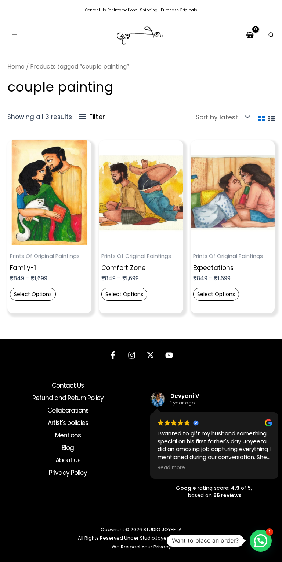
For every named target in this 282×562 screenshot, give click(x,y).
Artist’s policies (68, 422)
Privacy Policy (68, 472)
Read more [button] (171, 468)
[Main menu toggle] (14, 36)
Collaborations (67, 410)
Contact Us (95, 10)
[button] (271, 35)
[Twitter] (150, 355)
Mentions (68, 435)
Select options (33, 294)
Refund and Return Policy (68, 397)
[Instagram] (131, 355)
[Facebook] (113, 355)
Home (16, 66)
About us (67, 460)
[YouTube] (169, 355)
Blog (68, 447)
